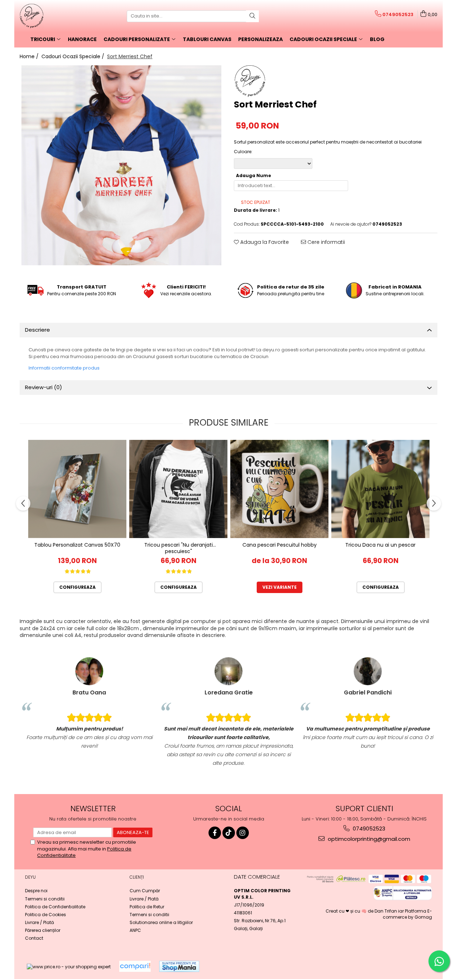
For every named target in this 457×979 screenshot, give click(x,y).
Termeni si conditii (45, 899)
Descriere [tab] (37, 329)
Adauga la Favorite (264, 242)
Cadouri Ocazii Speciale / (73, 56)
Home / (30, 56)
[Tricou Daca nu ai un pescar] (380, 489)
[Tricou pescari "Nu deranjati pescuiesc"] (178, 489)
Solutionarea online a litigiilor (161, 922)
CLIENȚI (137, 877)
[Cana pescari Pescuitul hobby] (279, 489)
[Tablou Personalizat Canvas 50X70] (77, 489)
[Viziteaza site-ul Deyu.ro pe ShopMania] (179, 966)
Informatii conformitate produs (64, 368)
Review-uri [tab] (43, 387)
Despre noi (36, 891)
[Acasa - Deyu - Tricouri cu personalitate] (55, 16)
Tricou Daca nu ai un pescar (380, 545)
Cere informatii (325, 242)
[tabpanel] (121, 165)
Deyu (30, 877)
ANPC (135, 930)
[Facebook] (215, 833)
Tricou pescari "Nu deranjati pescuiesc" (178, 548)
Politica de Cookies (45, 915)
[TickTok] (228, 833)
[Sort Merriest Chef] (121, 165)
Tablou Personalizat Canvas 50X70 (77, 545)
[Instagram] (242, 833)
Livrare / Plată (39, 922)
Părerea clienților (42, 930)
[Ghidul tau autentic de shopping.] (135, 966)
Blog (377, 39)
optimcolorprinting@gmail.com (368, 839)
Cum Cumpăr (145, 891)
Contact (34, 938)
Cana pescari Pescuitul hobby (279, 545)
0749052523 (368, 828)
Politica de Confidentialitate (55, 907)
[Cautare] (252, 16)
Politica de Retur (147, 907)
